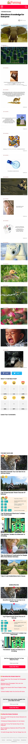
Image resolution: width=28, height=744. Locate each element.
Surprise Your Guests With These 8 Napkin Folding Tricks (13, 688)
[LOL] (2, 476)
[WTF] (6, 476)
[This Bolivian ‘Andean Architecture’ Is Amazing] (14, 525)
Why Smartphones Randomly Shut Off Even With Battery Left (13, 728)
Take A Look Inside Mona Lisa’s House (13, 576)
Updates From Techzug (10, 714)
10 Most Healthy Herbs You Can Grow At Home (13, 691)
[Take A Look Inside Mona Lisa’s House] (14, 567)
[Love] (2, 456)
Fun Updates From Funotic (11, 676)
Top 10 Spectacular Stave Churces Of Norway (13, 493)
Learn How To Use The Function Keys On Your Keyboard (12, 724)
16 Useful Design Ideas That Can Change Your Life (13, 732)
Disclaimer (23, 740)
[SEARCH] (26, 7)
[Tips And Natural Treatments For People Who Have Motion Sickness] (14, 546)
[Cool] (2, 497)
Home (3, 740)
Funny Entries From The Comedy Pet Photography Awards (13, 680)
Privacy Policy (16, 740)
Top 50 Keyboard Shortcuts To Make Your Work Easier (13, 514)
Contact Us (14, 741)
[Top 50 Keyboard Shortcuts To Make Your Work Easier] (14, 504)
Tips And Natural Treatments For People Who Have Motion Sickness (14, 556)
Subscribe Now (14, 666)
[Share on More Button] (24, 373)
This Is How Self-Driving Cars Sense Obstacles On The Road (13, 717)
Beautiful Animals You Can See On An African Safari (13, 472)
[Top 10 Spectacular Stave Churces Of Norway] (14, 483)
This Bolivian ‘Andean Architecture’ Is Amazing (13, 535)
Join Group (9, 740)
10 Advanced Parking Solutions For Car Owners (13, 721)
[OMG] (6, 456)
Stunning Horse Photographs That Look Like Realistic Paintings (12, 684)
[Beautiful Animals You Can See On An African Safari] (14, 462)
